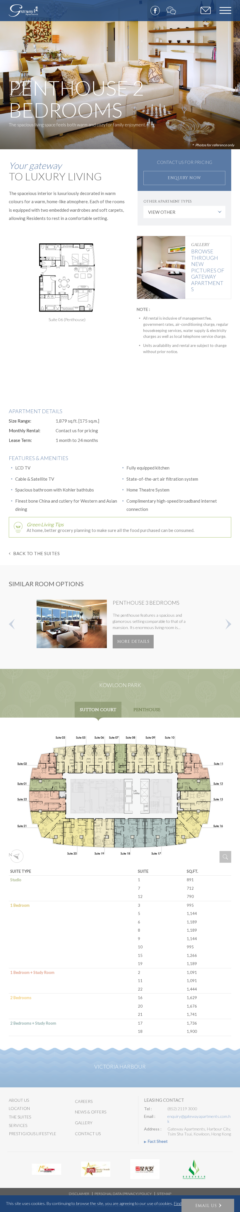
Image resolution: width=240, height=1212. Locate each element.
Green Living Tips (45, 524)
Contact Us (88, 1133)
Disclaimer (79, 1193)
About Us (19, 1100)
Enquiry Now (184, 178)
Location (19, 1108)
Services (18, 1125)
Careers (83, 1101)
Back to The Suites (36, 553)
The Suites (20, 1116)
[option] (120, 74)
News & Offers (90, 1111)
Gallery (83, 1122)
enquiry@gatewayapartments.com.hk (199, 1119)
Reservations (205, 11)
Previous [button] (11, 624)
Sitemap (164, 1193)
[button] (207, 1205)
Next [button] (228, 624)
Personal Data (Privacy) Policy (123, 1193)
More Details (133, 641)
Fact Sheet (158, 1141)
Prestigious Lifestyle (32, 1133)
